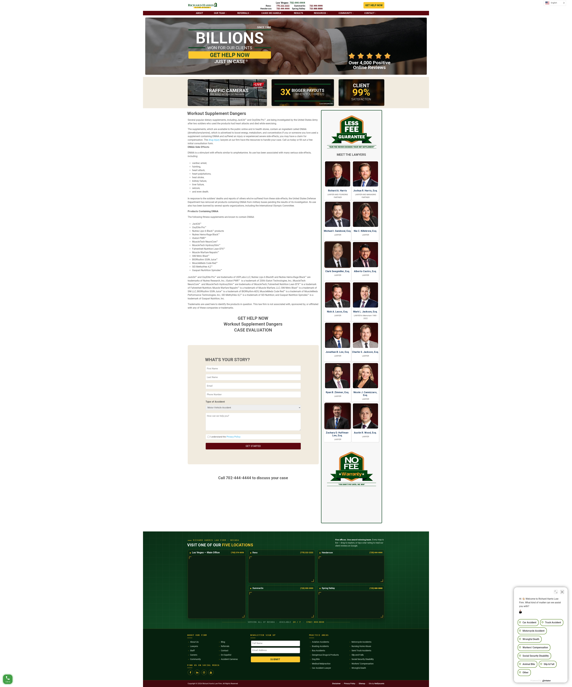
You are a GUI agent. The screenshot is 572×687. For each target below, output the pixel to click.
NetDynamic (379, 684)
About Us (194, 642)
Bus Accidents (318, 650)
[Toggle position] (556, 591)
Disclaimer (336, 684)
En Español (226, 655)
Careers (193, 655)
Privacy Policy (233, 436)
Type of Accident (215, 401)
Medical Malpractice (321, 663)
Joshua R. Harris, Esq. (365, 190)
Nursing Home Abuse (361, 646)
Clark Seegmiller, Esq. (337, 271)
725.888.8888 (315, 8)
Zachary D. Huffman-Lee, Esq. (337, 434)
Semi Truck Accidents (361, 650)
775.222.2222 (282, 6)
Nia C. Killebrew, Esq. (365, 231)
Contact (369, 13)
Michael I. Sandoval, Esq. (337, 231)
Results (298, 13)
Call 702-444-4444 (234, 478)
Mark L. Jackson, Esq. (365, 311)
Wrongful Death (359, 668)
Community (345, 13)
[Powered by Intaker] (546, 681)
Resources (320, 13)
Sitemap (362, 684)
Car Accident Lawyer (321, 668)
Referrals (243, 13)
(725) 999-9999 (306, 588)
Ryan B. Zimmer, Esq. (337, 392)
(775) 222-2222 (306, 552)
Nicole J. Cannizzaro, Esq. (365, 394)
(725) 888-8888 (375, 588)
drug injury (214, 139)
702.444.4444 (297, 2)
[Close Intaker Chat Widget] (562, 591)
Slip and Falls (358, 655)
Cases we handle (271, 13)
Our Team (219, 13)
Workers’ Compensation (363, 663)
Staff (192, 650)
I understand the (225, 436)
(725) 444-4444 (375, 552)
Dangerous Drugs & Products (325, 655)
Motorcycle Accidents (361, 642)
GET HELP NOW (374, 5)
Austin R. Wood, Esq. (365, 432)
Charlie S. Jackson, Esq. (365, 352)
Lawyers (194, 646)
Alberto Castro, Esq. (365, 271)
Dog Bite (316, 659)
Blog (223, 642)
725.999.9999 (315, 6)
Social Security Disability (363, 659)
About (199, 13)
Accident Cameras (229, 659)
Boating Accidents (320, 646)
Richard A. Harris (337, 190)
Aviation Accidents (320, 642)
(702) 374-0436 (237, 552)
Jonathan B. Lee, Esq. (337, 352)
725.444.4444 (282, 8)
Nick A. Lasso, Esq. (337, 311)
